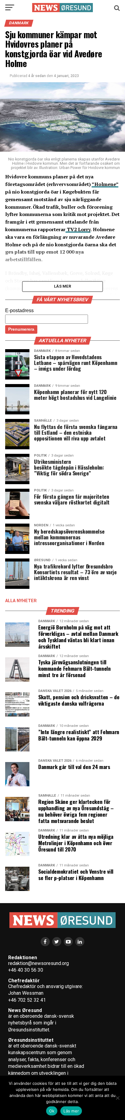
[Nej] (117, 1098)
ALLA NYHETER (21, 600)
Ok (52, 1110)
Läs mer (71, 1110)
